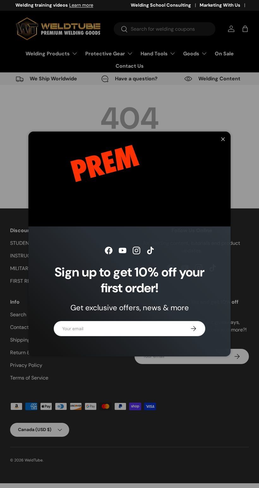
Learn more (76, 5)
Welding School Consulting (161, 5)
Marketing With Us (220, 5)
